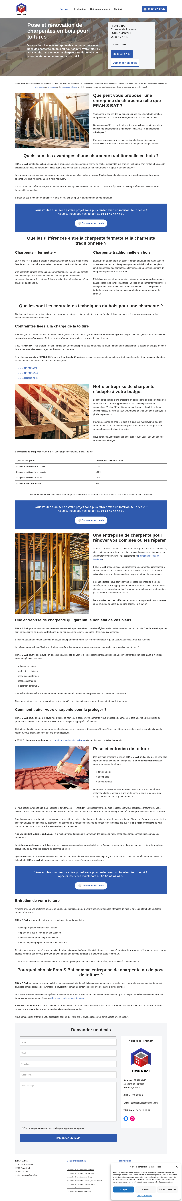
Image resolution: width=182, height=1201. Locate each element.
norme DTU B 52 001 (28, 378)
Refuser (145, 1189)
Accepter (124, 1189)
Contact (118, 9)
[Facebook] (126, 1118)
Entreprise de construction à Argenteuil (81, 1184)
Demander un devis (125, 62)
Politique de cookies (144, 1196)
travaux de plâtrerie (69, 87)
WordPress (36, 1197)
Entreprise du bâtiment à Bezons (78, 1188)
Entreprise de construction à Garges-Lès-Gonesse (84, 1180)
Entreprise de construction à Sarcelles (80, 1173)
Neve (17, 1197)
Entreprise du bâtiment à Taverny (79, 1191)
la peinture (52, 87)
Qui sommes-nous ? (100, 9)
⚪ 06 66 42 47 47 (154, 9)
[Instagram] (132, 1118)
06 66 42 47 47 (122, 54)
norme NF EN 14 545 (28, 373)
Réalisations (80, 9)
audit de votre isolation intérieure (70, 740)
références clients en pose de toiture (67, 998)
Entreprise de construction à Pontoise (80, 1170)
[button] (176, 1166)
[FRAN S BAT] (21, 9)
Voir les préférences (167, 1189)
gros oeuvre (39, 87)
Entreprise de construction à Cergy (79, 1177)
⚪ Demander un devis (91, 223)
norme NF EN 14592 (27, 368)
